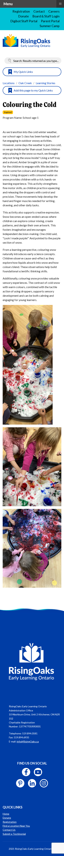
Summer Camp (50, 26)
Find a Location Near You (16, 825)
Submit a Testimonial (14, 833)
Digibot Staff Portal (23, 21)
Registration (21, 11)
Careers (54, 11)
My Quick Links (23, 71)
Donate (23, 16)
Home (6, 813)
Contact (39, 11)
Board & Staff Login (46, 16)
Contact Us (9, 829)
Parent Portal (50, 21)
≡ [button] (60, 3)
